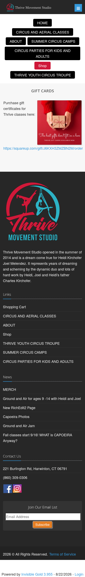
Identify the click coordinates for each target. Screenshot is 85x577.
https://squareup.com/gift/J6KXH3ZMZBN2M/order (43, 148)
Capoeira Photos (16, 416)
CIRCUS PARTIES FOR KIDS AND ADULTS (43, 53)
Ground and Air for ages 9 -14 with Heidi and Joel (42, 398)
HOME (42, 22)
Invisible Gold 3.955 (37, 574)
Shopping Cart (14, 306)
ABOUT (16, 41)
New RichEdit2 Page (19, 407)
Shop (42, 65)
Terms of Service (62, 554)
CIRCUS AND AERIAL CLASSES (42, 32)
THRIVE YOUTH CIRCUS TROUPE (42, 74)
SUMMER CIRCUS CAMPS (53, 41)
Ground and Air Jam (19, 425)
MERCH (9, 389)
